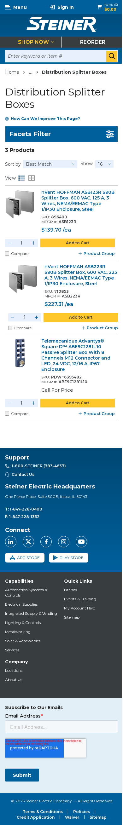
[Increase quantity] (33, 243)
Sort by (13, 164)
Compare (19, 253)
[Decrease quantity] (9, 243)
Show (86, 163)
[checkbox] (7, 253)
